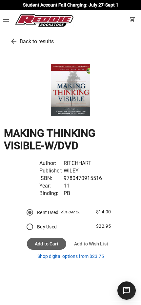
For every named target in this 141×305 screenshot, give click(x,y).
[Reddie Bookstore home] (44, 20)
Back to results (37, 41)
